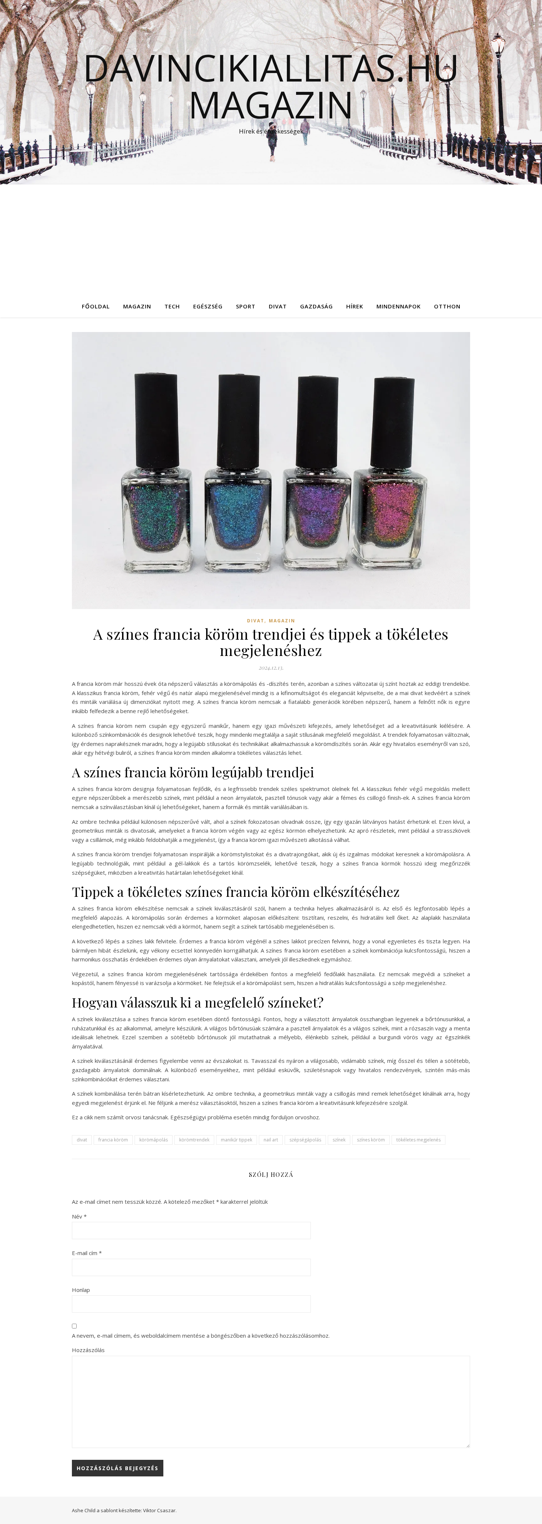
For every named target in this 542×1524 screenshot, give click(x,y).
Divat (278, 306)
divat (82, 1140)
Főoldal (96, 306)
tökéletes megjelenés (418, 1140)
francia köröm (113, 1140)
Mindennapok (398, 306)
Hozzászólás (88, 1350)
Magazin (137, 306)
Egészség (208, 306)
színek (339, 1140)
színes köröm (371, 1140)
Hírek (354, 306)
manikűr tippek (236, 1140)
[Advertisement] (271, 239)
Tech (172, 306)
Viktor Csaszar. (160, 1510)
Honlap (81, 1289)
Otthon (447, 306)
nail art (271, 1140)
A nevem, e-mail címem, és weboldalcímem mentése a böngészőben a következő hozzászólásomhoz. (201, 1335)
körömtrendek (194, 1140)
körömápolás (153, 1140)
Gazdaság (316, 306)
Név (79, 1216)
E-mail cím (87, 1253)
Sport (246, 306)
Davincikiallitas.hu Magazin (271, 85)
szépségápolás (305, 1140)
